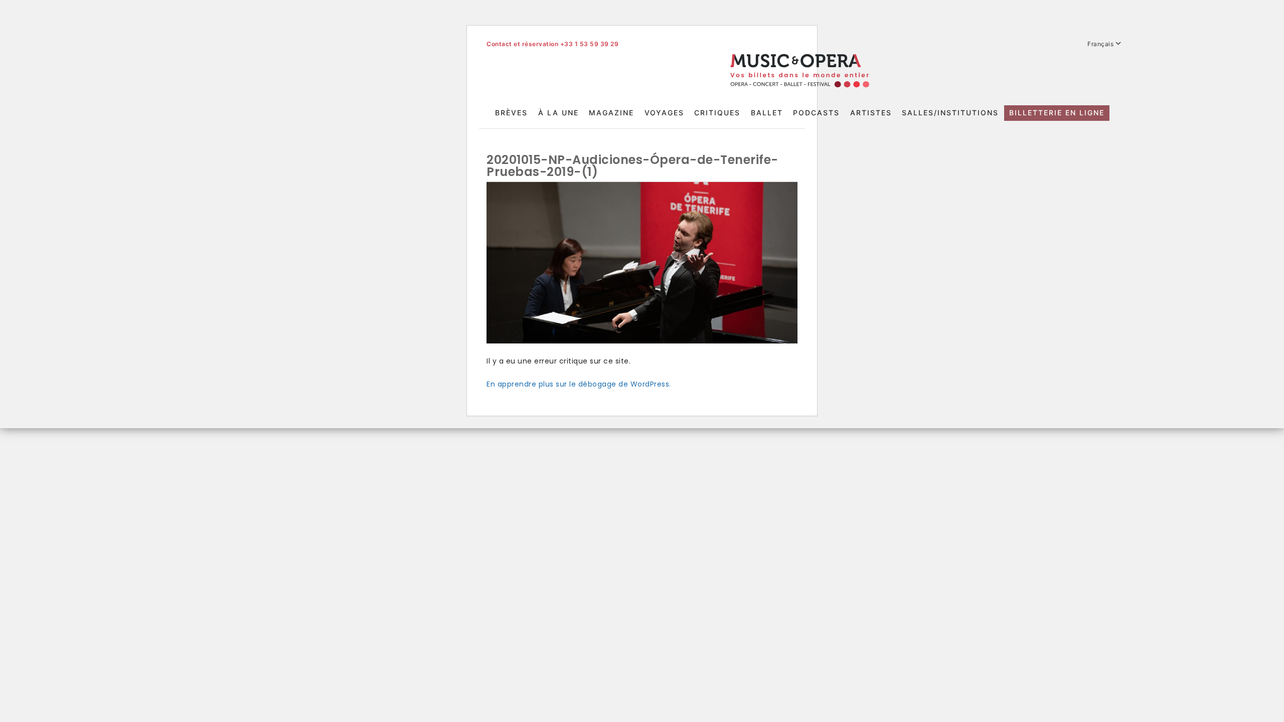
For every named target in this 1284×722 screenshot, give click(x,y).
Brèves (511, 112)
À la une (558, 112)
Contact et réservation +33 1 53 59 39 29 (552, 44)
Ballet (767, 112)
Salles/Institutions (950, 112)
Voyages (664, 112)
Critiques (717, 112)
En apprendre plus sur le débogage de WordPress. (579, 384)
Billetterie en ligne (1056, 112)
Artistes (871, 112)
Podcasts (816, 112)
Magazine (611, 112)
